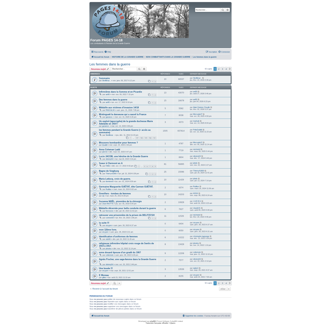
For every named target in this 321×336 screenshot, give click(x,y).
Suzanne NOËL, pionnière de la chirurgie (120, 201)
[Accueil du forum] (140, 20)
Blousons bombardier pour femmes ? (118, 142)
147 (137, 138)
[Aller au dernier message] (203, 78)
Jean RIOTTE (108, 204)
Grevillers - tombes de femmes (115, 193)
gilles (104, 277)
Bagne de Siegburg (109, 171)
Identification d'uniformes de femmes (118, 236)
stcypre (109, 225)
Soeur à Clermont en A (111, 163)
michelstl (196, 149)
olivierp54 (109, 159)
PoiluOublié (197, 130)
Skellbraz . (106, 80)
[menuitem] (107, 52)
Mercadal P (197, 114)
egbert (195, 268)
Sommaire (104, 78)
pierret (104, 152)
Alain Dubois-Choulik (201, 107)
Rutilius (109, 189)
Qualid (104, 145)
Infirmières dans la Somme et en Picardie (120, 92)
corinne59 (110, 218)
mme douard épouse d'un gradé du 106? (120, 252)
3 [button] (222, 68)
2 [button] (218, 68)
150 (150, 138)
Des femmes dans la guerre (113, 99)
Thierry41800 (111, 174)
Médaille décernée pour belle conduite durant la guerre (127, 208)
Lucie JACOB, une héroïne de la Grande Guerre (123, 156)
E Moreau (104, 275)
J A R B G (197, 201)
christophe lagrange (201, 236)
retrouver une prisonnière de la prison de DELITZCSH (126, 215)
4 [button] (226, 68)
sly (103, 196)
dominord (109, 181)
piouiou (108, 248)
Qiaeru (172, 323)
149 (145, 138)
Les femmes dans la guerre (109, 64)
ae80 (108, 94)
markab (196, 121)
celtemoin (109, 255)
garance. (109, 117)
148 (141, 138)
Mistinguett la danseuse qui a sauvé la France (122, 114)
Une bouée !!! (106, 268)
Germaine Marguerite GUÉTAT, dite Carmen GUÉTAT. (126, 186)
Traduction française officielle (157, 323)
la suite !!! (104, 223)
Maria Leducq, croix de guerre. (115, 179)
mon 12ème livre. (108, 229)
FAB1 (108, 166)
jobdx (195, 163)
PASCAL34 (110, 110)
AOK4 (195, 193)
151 (154, 138)
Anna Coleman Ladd (109, 149)
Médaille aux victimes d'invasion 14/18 (119, 107)
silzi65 (108, 239)
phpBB (152, 321)
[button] (230, 69)
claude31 (196, 208)
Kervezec (110, 211)
